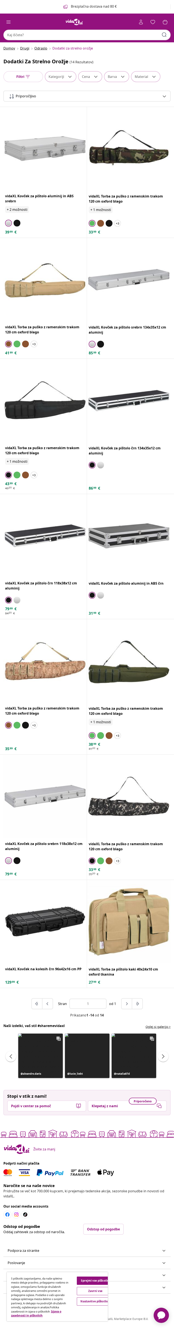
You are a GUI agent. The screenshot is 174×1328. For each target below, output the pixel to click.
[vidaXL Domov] (74, 22)
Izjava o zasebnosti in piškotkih (36, 1314)
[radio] (8, 223)
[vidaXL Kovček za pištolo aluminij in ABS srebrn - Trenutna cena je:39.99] (45, 148)
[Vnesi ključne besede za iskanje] (164, 34)
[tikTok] (25, 1214)
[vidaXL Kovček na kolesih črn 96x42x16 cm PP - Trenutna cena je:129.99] (45, 921)
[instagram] (16, 1214)
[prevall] (37, 1004)
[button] (89, 7)
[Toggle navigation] (8, 22)
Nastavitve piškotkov (95, 1301)
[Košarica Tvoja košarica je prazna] (165, 22)
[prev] (47, 1004)
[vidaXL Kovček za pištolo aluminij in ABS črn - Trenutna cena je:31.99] (129, 535)
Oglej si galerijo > (158, 1027)
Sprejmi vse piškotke (95, 1280)
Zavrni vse (95, 1291)
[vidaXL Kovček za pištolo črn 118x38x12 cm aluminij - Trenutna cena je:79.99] (45, 535)
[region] (57, 1296)
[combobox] (87, 35)
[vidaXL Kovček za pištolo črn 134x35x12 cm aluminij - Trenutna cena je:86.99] (129, 400)
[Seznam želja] (152, 22)
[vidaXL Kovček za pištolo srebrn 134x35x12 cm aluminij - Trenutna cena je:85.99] (129, 279)
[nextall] (137, 1004)
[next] (127, 1004)
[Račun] (140, 22)
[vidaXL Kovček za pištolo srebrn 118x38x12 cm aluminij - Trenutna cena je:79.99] (45, 796)
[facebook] (7, 1214)
